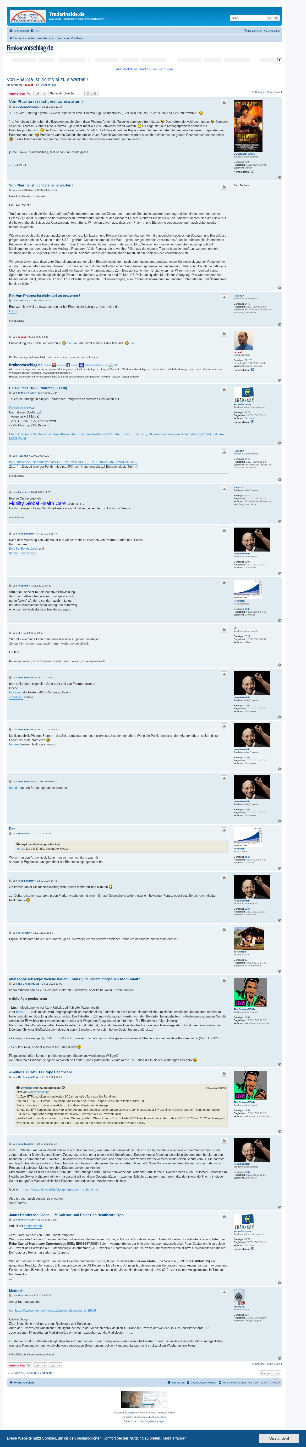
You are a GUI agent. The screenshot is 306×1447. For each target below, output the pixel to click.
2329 (247, 636)
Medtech (16, 1291)
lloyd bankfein (242, 553)
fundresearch (33, 1226)
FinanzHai (239, 1306)
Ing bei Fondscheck (22, 553)
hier (69, 343)
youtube (47, 365)
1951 (247, 1017)
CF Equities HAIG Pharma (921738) (38, 388)
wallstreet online (38, 1092)
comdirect (16, 697)
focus (20, 1012)
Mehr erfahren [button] (174, 1438)
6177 (247, 412)
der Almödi (240, 951)
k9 (235, 628)
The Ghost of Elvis (45, 84)
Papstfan (239, 295)
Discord (74, 365)
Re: (12, 829)
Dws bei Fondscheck (23, 548)
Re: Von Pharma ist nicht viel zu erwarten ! (44, 296)
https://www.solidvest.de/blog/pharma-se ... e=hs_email (60, 1189)
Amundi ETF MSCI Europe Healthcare (40, 1072)
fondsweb (15, 692)
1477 (247, 303)
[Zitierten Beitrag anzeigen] (63, 1088)
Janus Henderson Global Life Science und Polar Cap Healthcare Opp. (67, 1215)
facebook (61, 365)
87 (246, 960)
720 (247, 162)
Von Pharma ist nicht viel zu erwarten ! (47, 79)
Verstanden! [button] (279, 1438)
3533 (247, 609)
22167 (248, 360)
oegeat (28, 84)
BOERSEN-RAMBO (244, 153)
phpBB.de (161, 1417)
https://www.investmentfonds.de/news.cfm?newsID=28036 (55, 1310)
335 (247, 1314)
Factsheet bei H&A (22, 408)
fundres (14, 744)
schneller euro (242, 404)
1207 (247, 561)
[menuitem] (35, 31)
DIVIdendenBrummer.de (96, 365)
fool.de (13, 788)
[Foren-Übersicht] (28, 15)
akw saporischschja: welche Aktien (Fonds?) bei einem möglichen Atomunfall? (74, 979)
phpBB (132, 1412)
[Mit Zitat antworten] (224, 102)
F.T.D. (13, 311)
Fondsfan (239, 600)
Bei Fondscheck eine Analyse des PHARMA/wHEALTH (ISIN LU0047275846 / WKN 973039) (73, 462)
